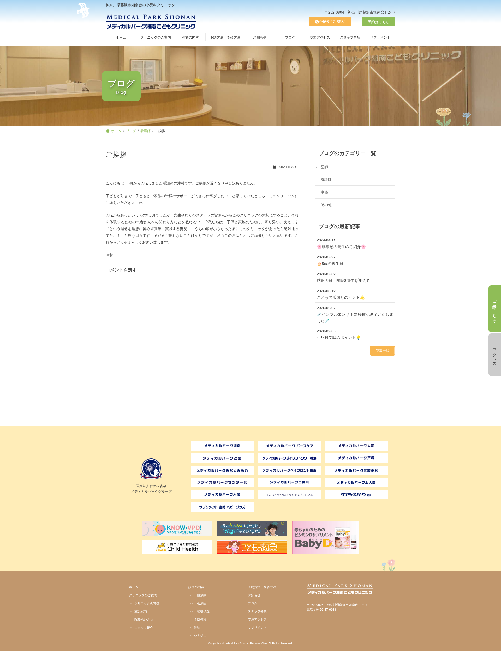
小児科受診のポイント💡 (339, 337)
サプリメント (257, 627)
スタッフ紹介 (143, 627)
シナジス (200, 635)
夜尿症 (201, 603)
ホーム (133, 587)
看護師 (326, 179)
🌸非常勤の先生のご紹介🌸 (341, 246)
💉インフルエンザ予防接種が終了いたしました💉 (355, 317)
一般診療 (200, 595)
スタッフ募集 (257, 611)
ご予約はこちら (495, 308)
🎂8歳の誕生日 (330, 263)
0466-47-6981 (332, 21)
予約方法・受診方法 (262, 587)
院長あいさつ (143, 619)
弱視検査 (203, 611)
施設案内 (140, 611)
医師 (324, 166)
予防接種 (200, 619)
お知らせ (254, 595)
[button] (382, 351)
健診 (197, 627)
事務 (324, 191)
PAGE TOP (494, 643)
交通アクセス (257, 619)
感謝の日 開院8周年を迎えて (343, 280)
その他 (326, 204)
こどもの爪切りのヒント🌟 (341, 297)
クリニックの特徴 (146, 603)
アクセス (495, 354)
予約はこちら (379, 21)
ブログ (252, 603)
